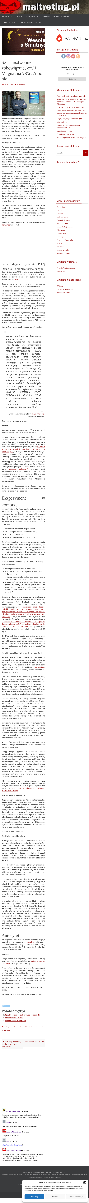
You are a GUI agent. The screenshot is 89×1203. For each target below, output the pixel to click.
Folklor (60, 214)
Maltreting (21, 84)
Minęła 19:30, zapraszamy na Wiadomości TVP (68, 126)
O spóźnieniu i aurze (14, 1017)
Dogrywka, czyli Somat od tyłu (69, 119)
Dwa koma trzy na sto (65, 134)
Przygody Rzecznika (65, 240)
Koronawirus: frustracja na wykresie (71, 96)
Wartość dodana (63, 253)
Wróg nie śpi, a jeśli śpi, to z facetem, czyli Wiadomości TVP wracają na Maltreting (72, 101)
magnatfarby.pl (38, 413)
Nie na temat (62, 233)
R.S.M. (60, 243)
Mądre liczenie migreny (15, 1020)
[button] (85, 1182)
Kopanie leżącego (64, 220)
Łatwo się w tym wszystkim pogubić (71, 137)
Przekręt (60, 237)
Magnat (8, 1026)
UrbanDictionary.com (65, 289)
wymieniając (40, 667)
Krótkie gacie (62, 223)
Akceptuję (34, 1197)
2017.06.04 (9, 84)
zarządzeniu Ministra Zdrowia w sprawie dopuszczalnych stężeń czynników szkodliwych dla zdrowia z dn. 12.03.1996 (23, 623)
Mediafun (61, 271)
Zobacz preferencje (76, 1197)
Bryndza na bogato (64, 131)
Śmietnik (60, 247)
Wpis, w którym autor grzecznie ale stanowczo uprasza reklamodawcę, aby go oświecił (72, 113)
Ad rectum (61, 207)
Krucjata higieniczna (65, 227)
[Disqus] (23, 1076)
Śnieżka (30, 1026)
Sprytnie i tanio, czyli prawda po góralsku (22, 1014)
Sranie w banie (63, 250)
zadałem (30, 942)
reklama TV (23, 1026)
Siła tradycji (62, 122)
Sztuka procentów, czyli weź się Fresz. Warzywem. (11, 1042)
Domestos (6, 224)
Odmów (55, 1197)
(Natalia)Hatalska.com (66, 268)
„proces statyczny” (18, 469)
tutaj (17, 279)
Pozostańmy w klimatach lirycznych (71, 107)
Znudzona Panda (63, 292)
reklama (15, 1026)
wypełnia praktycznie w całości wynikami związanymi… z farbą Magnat (23, 448)
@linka (60, 286)
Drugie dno (61, 210)
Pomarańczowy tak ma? (35, 1040)
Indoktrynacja (62, 217)
